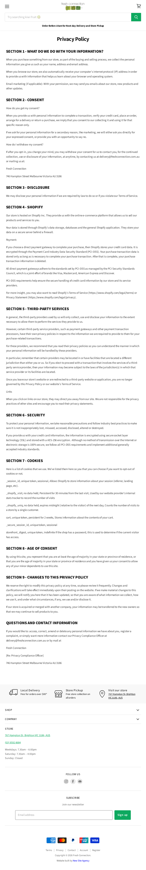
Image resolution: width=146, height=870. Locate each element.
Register (96, 850)
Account (84, 850)
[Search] (136, 17)
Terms (49, 850)
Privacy (59, 850)
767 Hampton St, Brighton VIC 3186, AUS (121, 695)
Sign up (122, 815)
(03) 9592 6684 (13, 743)
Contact (71, 850)
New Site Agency (81, 860)
